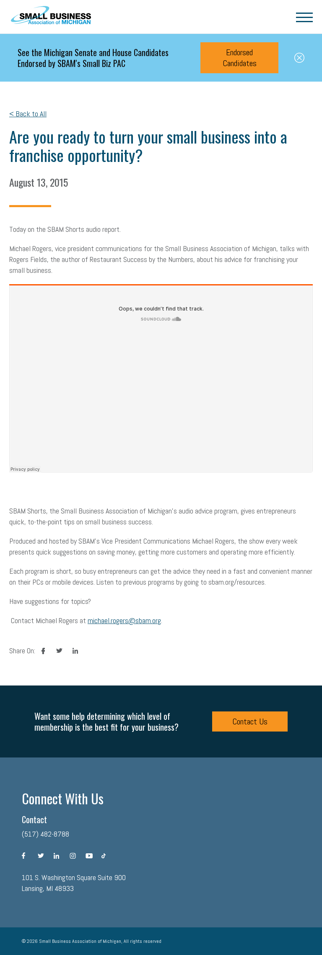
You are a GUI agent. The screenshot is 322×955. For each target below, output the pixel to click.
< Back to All (28, 113)
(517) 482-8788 (45, 834)
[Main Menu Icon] (304, 17)
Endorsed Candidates (240, 58)
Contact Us (249, 721)
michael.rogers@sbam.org (124, 620)
